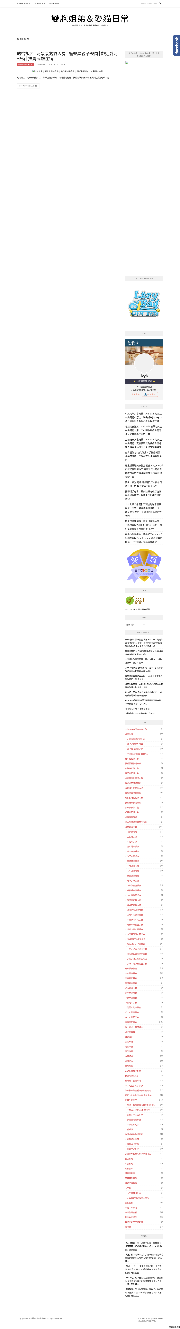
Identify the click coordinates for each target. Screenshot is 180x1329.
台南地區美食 (54, 4)
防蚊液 (130, 1129)
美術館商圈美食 (134, 890)
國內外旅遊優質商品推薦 (136, 822)
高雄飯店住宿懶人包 (25, 64)
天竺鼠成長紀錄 (134, 1193)
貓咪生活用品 (133, 1149)
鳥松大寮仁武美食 (135, 929)
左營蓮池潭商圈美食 (136, 934)
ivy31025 (41, 64)
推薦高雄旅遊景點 (133, 792)
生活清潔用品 (133, 1124)
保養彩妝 (129, 1061)
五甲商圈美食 (133, 871)
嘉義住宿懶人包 (132, 773)
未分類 (128, 1227)
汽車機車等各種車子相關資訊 (138, 1090)
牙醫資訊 (129, 1036)
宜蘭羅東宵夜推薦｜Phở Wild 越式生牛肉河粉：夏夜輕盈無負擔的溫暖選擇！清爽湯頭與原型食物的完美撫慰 (143, 443)
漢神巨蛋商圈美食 (135, 909)
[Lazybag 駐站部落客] (144, 305)
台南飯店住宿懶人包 (134, 778)
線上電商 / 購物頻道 (134, 1027)
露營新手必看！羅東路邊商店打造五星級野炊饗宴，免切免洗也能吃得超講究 (143, 495)
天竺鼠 (128, 1188)
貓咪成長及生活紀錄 (134, 1134)
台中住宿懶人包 (132, 758)
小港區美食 (132, 841)
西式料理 (129, 1158)
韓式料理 (129, 1168)
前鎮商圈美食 (133, 861)
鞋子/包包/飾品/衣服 (134, 1085)
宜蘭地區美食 (131, 1002)
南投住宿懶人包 (132, 768)
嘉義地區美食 (131, 978)
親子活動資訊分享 (135, 744)
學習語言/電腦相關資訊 (137, 753)
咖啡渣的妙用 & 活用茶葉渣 (137, 708)
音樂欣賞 (129, 1051)
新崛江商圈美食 (134, 885)
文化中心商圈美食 (135, 914)
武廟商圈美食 (133, 875)
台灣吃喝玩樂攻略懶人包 (136, 729)
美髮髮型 (129, 1066)
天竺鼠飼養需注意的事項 (138, 1197)
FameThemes (157, 1318)
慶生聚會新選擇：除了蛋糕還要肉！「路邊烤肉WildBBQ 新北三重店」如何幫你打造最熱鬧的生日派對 (143, 525)
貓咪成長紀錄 (133, 1144)
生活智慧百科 (131, 1212)
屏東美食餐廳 (131, 968)
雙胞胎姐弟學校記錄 (134, 1222)
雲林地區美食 (131, 983)
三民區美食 (132, 836)
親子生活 (129, 734)
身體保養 (129, 1056)
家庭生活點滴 (131, 1207)
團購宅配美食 (131, 1022)
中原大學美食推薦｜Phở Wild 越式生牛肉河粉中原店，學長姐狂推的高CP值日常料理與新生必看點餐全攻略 (143, 417)
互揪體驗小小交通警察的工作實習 (140, 713)
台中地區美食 (131, 992)
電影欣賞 (129, 1046)
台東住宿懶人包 (132, 807)
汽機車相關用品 (134, 1119)
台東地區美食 (131, 988)
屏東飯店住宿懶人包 (134, 797)
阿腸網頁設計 (151, 1321)
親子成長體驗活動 (24, 4)
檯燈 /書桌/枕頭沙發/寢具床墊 (138, 1095)
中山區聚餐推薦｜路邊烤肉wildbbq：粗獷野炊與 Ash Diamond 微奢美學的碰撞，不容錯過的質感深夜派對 (144, 538)
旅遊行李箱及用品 (135, 1114)
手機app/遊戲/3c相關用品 (138, 1110)
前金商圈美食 (133, 851)
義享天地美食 (133, 880)
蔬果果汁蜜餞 (131, 1178)
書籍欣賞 (129, 1041)
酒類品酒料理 (131, 1183)
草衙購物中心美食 (135, 919)
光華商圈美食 (133, 856)
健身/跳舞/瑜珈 (131, 1075)
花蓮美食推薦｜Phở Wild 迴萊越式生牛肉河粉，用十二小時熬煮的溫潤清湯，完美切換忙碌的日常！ (143, 430)
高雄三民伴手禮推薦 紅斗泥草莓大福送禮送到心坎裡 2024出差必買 (143, 1246)
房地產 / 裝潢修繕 (133, 1080)
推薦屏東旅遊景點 (133, 802)
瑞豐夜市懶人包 (134, 900)
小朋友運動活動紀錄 (136, 739)
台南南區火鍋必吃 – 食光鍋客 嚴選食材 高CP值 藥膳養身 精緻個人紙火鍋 (143, 1269)
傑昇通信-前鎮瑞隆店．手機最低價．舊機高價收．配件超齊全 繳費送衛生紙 (143, 456)
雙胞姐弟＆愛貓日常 (90, 18)
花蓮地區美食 (131, 997)
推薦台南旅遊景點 (133, 783)
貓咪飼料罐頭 (133, 1139)
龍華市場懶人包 (134, 905)
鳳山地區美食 (133, 846)
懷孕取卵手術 (131, 1217)
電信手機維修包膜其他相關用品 (141, 1105)
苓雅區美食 (132, 832)
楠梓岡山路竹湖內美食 (137, 953)
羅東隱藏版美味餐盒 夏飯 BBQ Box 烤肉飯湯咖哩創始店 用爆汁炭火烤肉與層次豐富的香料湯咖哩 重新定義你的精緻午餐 (144, 643)
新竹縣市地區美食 (133, 1007)
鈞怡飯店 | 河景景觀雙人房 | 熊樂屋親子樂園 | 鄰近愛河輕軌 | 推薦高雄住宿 (67, 56)
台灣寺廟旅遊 (131, 817)
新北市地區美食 (132, 1012)
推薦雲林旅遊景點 (133, 763)
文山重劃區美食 (134, 895)
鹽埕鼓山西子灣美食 (136, 944)
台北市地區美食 (132, 1017)
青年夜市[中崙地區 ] (136, 939)
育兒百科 (129, 1202)
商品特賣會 (130, 1031)
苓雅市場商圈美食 (135, 924)
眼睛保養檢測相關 (133, 1071)
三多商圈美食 (133, 866)
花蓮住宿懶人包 (132, 812)
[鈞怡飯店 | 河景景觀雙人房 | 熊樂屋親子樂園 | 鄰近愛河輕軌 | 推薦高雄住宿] (67, 71)
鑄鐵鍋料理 (130, 1173)
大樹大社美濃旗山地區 (137, 958)
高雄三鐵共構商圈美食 (137, 963)
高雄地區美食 (40, 4)
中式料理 (129, 1163)
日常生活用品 (131, 1100)
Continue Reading (28, 86)
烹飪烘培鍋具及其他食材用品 (138, 1153)
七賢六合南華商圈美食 (137, 949)
